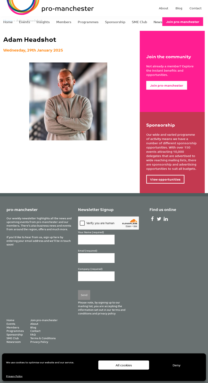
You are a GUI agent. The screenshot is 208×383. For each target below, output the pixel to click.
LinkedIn (166, 218)
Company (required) (90, 269)
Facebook (152, 218)
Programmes (88, 22)
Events (24, 22)
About (163, 8)
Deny (176, 365)
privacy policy (107, 313)
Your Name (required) (91, 232)
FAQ (33, 334)
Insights (43, 22)
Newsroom (13, 341)
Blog (179, 8)
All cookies (124, 365)
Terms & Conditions (43, 338)
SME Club (139, 22)
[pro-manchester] (37, 8)
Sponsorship (115, 22)
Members (63, 22)
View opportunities (165, 179)
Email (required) (87, 250)
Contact (196, 8)
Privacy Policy (14, 376)
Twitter (159, 218)
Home (8, 22)
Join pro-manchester (182, 21)
